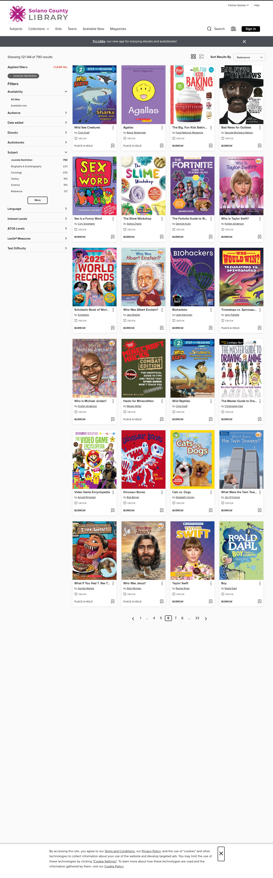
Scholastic (83, 315)
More (38, 200)
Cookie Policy (113, 866)
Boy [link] (224, 583)
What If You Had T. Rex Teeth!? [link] (92, 583)
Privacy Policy (151, 851)
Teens (72, 29)
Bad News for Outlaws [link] (236, 127)
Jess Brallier (133, 315)
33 (197, 618)
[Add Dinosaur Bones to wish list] (161, 510)
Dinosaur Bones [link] (134, 492)
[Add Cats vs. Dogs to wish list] (210, 510)
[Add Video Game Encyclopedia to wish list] (112, 510)
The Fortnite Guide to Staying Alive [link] (190, 219)
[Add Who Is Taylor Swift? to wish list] (259, 237)
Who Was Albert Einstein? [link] (140, 310)
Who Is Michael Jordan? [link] (90, 401)
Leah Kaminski (184, 315)
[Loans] (234, 30)
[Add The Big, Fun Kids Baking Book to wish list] (210, 146)
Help (256, 5)
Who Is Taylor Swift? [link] (235, 219)
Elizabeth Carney (185, 497)
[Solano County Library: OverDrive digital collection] (39, 14)
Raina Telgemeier (136, 132)
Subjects (16, 29)
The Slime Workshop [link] (137, 219)
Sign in (251, 29)
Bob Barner (133, 497)
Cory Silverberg (86, 223)
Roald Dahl (231, 588)
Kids (58, 29)
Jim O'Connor (232, 497)
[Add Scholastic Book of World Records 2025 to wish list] (112, 328)
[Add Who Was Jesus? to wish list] (161, 601)
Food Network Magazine (189, 132)
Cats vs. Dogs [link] (181, 492)
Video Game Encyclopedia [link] (92, 492)
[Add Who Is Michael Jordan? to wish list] (112, 419)
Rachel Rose (182, 588)
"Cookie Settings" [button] (105, 861)
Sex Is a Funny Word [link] (88, 219)
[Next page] (206, 618)
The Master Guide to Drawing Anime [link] (239, 401)
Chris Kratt (84, 132)
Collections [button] (37, 29)
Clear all (61, 67)
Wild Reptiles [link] (181, 401)
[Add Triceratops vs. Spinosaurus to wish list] (259, 328)
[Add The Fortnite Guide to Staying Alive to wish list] (210, 237)
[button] (238, 5)
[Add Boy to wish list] (259, 601)
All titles (15, 99)
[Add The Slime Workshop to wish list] (161, 237)
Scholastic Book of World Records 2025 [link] (92, 310)
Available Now (93, 29)
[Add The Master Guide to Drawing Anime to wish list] (259, 419)
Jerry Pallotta (232, 315)
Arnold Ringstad (87, 497)
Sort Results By (220, 57)
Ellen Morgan (134, 588)
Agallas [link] (128, 127)
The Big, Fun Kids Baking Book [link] (190, 127)
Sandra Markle (86, 588)
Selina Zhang (134, 223)
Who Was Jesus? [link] (134, 583)
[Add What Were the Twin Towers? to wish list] (259, 510)
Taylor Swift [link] (180, 583)
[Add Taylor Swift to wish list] (210, 601)
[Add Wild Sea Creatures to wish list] (112, 146)
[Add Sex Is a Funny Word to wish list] (112, 237)
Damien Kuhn (183, 223)
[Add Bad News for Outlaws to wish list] (259, 146)
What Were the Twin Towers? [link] (239, 492)
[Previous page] (133, 618)
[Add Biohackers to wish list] (210, 328)
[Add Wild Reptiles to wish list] (210, 419)
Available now (19, 105)
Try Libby (99, 41)
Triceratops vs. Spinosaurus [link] (239, 310)
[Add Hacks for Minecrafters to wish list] (161, 419)
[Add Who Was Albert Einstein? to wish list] (161, 328)
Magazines (118, 29)
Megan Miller (134, 406)
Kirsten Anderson (234, 223)
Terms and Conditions (120, 851)
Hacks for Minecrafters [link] (138, 401)
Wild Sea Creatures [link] (87, 127)
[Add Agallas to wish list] (161, 146)
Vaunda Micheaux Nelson (239, 132)
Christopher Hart (234, 406)
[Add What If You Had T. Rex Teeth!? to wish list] (112, 601)
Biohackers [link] (179, 310)
